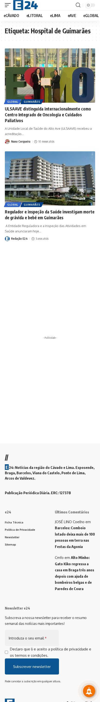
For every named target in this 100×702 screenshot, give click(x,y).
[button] (9, 5)
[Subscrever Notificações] (89, 691)
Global (12, 101)
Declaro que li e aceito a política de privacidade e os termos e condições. (50, 652)
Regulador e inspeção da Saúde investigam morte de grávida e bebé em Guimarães (49, 214)
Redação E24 (19, 238)
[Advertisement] (50, 391)
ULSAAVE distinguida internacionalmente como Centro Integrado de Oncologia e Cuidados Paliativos (48, 114)
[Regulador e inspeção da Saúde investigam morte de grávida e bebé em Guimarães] (50, 178)
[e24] (25, 5)
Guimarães (32, 101)
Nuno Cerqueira (20, 141)
